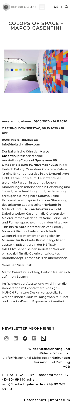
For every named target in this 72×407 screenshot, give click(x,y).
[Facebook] (25, 338)
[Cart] (60, 7)
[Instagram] (6, 338)
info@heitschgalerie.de (23, 384)
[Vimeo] (34, 338)
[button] (42, 7)
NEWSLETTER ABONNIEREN (28, 328)
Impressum (60, 400)
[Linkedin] (15, 338)
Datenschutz (35, 400)
